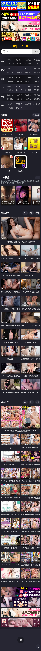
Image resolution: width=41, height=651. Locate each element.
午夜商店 (19, 104)
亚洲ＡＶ (10, 69)
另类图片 (37, 90)
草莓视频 (28, 104)
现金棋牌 (28, 64)
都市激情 (10, 95)
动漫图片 (37, 86)
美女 (25, 213)
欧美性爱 (37, 77)
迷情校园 (10, 99)
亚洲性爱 (10, 77)
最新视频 (5, 212)
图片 (3, 88)
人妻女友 (28, 95)
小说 (3, 97)
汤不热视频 (36, 104)
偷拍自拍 (19, 77)
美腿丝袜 (10, 90)
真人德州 (19, 60)
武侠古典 (37, 95)
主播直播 (28, 72)
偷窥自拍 (10, 86)
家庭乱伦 (19, 95)
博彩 (3, 61)
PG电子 (10, 60)
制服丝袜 (10, 81)
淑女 (31, 402)
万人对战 (28, 60)
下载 (37, 178)
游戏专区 (37, 60)
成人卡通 (28, 77)
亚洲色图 (19, 86)
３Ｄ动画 (37, 69)
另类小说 (19, 99)
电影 (3, 79)
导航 (3, 105)
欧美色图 (28, 86)
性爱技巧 (37, 99)
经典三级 (19, 81)
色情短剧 (19, 108)
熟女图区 (28, 90)
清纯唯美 (19, 90)
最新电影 (5, 402)
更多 (37, 213)
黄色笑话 (28, 99)
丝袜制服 (19, 72)
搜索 (36, 52)
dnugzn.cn (20, 46)
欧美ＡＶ (28, 69)
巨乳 (31, 213)
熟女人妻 (10, 72)
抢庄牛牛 (37, 64)
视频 (3, 70)
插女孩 (10, 104)
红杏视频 (10, 108)
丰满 (25, 402)
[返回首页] (38, 646)
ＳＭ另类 (37, 72)
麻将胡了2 (10, 64)
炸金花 (19, 64)
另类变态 (37, 81)
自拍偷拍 (19, 69)
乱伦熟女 (28, 81)
